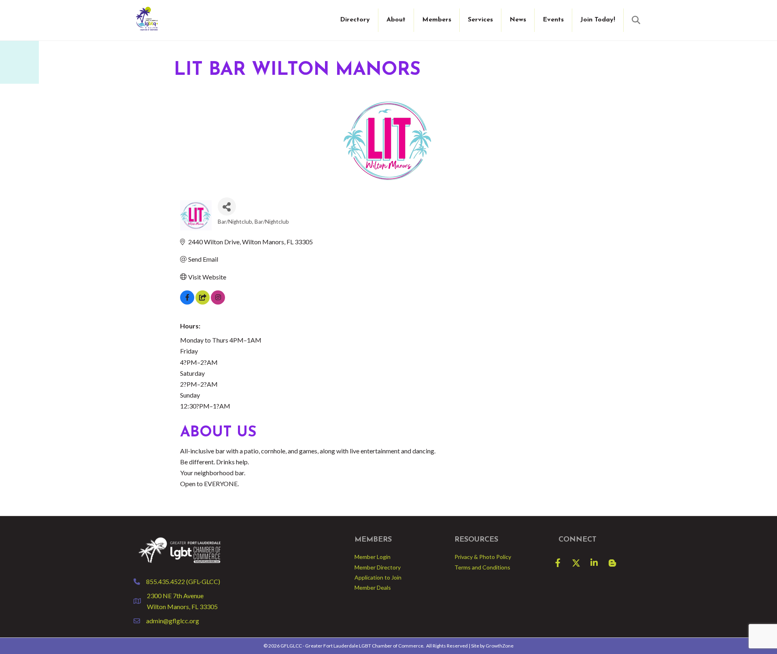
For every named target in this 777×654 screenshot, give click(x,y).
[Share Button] (227, 206)
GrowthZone (500, 646)
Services (480, 20)
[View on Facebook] (187, 302)
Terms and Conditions (482, 567)
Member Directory (378, 567)
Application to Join (378, 577)
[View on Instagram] (218, 302)
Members (436, 20)
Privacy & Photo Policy (482, 556)
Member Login (373, 556)
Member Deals (373, 587)
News (518, 20)
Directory (355, 20)
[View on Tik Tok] (202, 302)
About (395, 20)
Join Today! (597, 20)
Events (553, 20)
